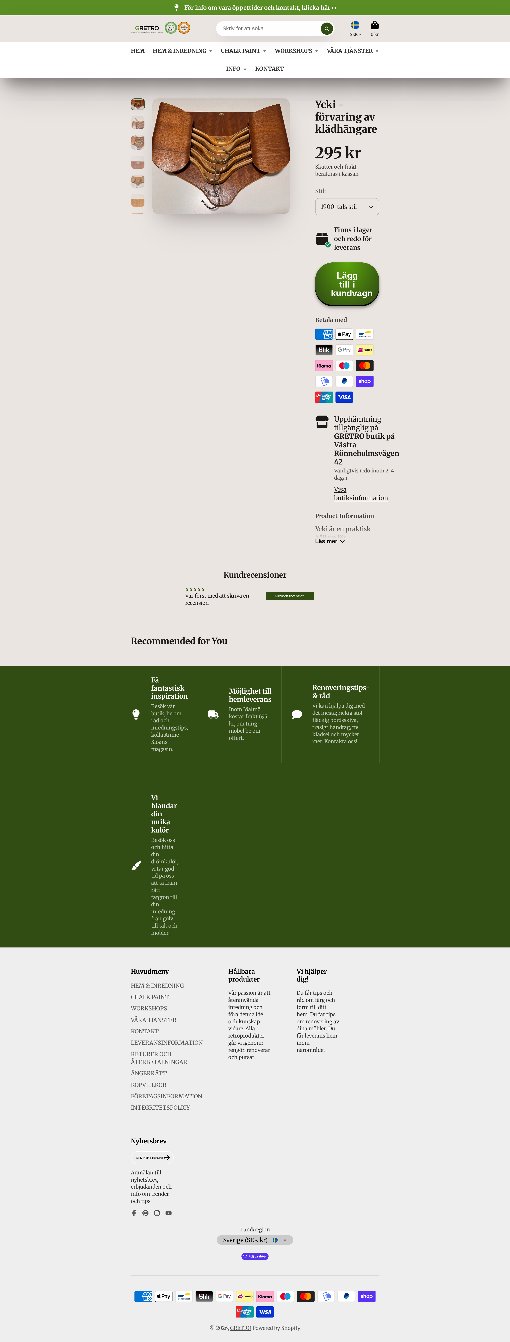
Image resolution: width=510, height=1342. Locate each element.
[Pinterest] (145, 1213)
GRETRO (240, 1328)
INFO (233, 68)
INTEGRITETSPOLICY (160, 1107)
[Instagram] (157, 1213)
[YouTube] (168, 1213)
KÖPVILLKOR (149, 1085)
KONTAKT (269, 68)
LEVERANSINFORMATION (167, 1042)
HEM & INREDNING (179, 50)
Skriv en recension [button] (290, 596)
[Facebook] (134, 1213)
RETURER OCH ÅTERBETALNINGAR (159, 1058)
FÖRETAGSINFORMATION (166, 1096)
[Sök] (327, 29)
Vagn (375, 28)
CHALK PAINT (240, 50)
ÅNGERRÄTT (149, 1073)
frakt (350, 167)
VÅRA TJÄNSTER (350, 50)
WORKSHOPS (293, 50)
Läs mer (326, 541)
